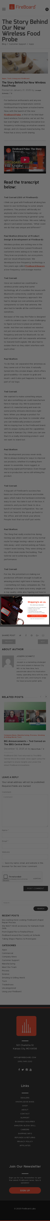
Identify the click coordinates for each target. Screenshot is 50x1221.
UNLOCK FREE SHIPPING (37, 615)
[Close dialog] (48, 598)
